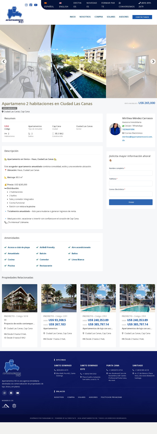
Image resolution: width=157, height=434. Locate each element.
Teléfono (113, 179)
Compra (99, 16)
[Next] (153, 61)
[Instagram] (4, 392)
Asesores (124, 16)
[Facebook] (11, 392)
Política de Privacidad (111, 397)
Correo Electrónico (117, 189)
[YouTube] (17, 392)
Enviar (131, 202)
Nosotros (85, 16)
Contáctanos (142, 17)
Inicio (73, 16)
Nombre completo (117, 168)
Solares (111, 16)
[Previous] (4, 61)
